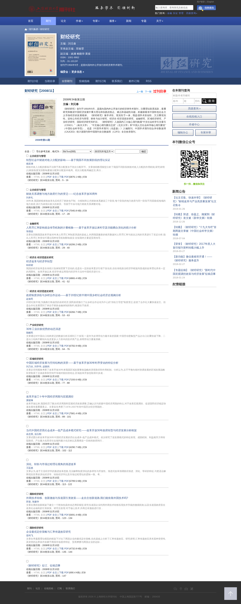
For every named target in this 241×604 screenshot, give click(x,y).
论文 (63, 21)
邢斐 (28, 501)
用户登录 (201, 2)
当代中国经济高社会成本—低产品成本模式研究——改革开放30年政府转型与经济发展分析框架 (81, 430)
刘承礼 (29, 197)
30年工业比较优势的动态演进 (43, 329)
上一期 (140, 91)
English (210, 2)
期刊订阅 (100, 81)
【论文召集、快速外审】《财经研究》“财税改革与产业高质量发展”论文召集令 (194, 201)
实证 (175, 13)
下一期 (148, 91)
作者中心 (194, 124)
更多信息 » (77, 71)
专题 (143, 21)
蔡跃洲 (29, 163)
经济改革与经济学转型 (39, 261)
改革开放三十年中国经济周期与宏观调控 (49, 396)
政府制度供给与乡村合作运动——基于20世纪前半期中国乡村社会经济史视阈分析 (73, 295)
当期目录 (50, 81)
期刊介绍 (33, 81)
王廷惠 (29, 468)
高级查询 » (194, 108)
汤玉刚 (37, 434)
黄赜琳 (29, 400)
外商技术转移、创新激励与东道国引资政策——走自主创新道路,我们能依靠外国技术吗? (77, 498)
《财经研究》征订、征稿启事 (43, 565)
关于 (158, 21)
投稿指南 (84, 81)
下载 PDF (64, 177)
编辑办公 (183, 132)
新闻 (128, 21)
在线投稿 (48, 588)
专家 (95, 21)
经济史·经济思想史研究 (41, 257)
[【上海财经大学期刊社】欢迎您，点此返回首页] (52, 8)
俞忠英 (29, 434)
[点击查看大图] (42, 117)
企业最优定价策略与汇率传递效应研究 (48, 531)
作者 (78, 21)
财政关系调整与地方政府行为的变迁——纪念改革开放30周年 (61, 193)
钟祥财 (29, 265)
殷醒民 (29, 332)
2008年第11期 (42, 140)
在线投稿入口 (194, 116)
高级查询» (191, 13)
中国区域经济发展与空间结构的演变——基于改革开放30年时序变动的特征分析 (72, 362)
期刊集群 (33, 29)
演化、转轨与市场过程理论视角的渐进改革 (51, 464)
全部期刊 (67, 81)
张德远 (29, 231)
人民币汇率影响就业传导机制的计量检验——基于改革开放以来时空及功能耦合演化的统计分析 (81, 227)
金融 (169, 13)
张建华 (35, 501)
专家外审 (206, 132)
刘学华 (37, 366)
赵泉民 (29, 299)
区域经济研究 (36, 358)
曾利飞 (29, 535)
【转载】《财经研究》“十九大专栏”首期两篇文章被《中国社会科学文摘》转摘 (194, 231)
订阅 (59, 588)
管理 (181, 13)
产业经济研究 (36, 325)
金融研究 (34, 223)
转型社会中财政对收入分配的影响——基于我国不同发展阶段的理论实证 (68, 160)
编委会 (64, 71)
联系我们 (117, 81)
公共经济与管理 (38, 156)
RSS (148, 81)
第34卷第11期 (40, 180)
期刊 (48, 21)
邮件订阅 (134, 81)
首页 (30, 21)
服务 (112, 21)
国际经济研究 (36, 494)
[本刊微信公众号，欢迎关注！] (194, 164)
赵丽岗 (46, 366)
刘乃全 (29, 366)
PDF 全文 (52, 177)
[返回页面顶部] (230, 593)
